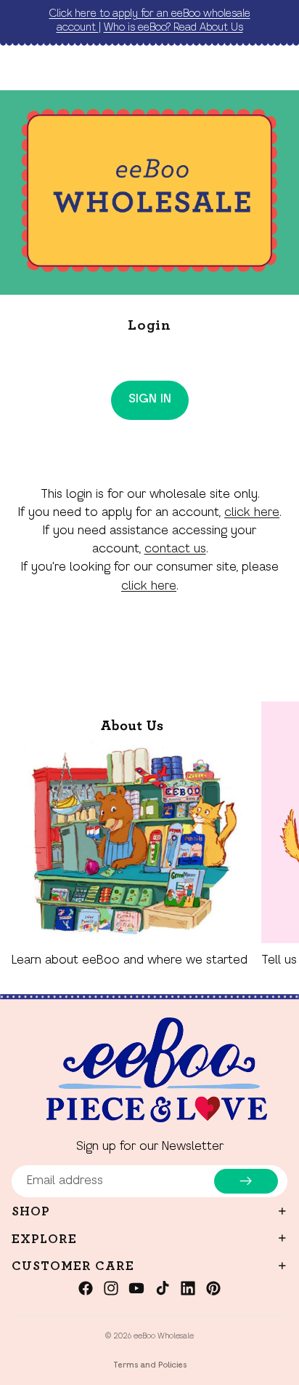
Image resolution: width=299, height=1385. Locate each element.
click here (251, 513)
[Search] (48, 68)
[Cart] (282, 68)
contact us (175, 549)
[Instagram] (111, 1288)
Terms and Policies (150, 1365)
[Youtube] (136, 1288)
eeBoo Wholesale (164, 1336)
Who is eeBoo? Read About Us (173, 27)
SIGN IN (149, 399)
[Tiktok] (162, 1288)
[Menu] (16, 68)
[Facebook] (85, 1288)
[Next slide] (271, 836)
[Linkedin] (188, 1288)
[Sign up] (246, 1181)
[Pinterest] (213, 1288)
